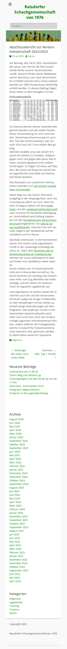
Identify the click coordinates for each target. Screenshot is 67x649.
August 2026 (16, 419)
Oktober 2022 (17, 566)
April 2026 (15, 430)
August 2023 (16, 530)
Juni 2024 (14, 494)
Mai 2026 (14, 426)
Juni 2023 (14, 538)
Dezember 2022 (18, 559)
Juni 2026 (14, 422)
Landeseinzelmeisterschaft (41, 209)
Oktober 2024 (17, 480)
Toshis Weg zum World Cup (25, 375)
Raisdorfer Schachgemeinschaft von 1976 (34, 12)
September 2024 (18, 484)
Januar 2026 (16, 437)
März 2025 (15, 462)
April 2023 (15, 545)
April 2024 (15, 502)
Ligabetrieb (16, 602)
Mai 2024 (14, 498)
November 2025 (18, 440)
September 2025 (18, 448)
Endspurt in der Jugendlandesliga (28, 393)
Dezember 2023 (18, 516)
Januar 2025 (16, 469)
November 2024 (18, 476)
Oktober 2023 (17, 523)
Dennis (31, 56)
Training (14, 606)
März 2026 (15, 433)
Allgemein (17, 340)
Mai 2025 (14, 455)
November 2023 (18, 520)
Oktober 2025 (17, 444)
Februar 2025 (17, 466)
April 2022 (15, 581)
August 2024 (16, 487)
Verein (13, 613)
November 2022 (18, 563)
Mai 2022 (14, 577)
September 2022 (18, 570)
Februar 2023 (17, 552)
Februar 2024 (17, 509)
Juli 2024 (14, 491)
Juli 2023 (14, 534)
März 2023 (15, 548)
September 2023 (18, 527)
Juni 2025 (14, 451)
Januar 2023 (16, 556)
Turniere (14, 609)
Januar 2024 (16, 512)
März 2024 (15, 505)
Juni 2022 (14, 574)
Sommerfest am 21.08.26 (23, 371)
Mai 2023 (14, 541)
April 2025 (15, 458)
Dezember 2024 (18, 473)
